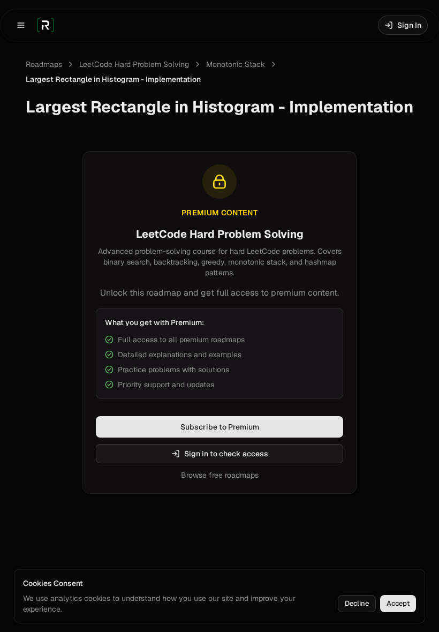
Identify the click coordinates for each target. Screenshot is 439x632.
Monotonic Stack (235, 64)
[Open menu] (21, 25)
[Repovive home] (45, 25)
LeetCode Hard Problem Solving (134, 64)
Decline (357, 603)
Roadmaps (44, 64)
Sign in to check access (226, 453)
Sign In (409, 25)
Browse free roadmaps (220, 475)
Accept (398, 603)
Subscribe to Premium (219, 427)
